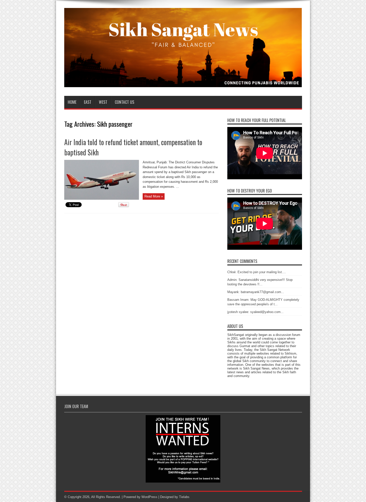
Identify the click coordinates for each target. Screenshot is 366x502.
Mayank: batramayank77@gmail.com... (255, 292)
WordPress (149, 497)
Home (72, 102)
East (87, 102)
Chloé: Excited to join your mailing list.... (256, 272)
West (103, 102)
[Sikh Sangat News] (183, 83)
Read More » (153, 196)
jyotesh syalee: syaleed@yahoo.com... (255, 312)
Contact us (124, 102)
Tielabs (184, 497)
